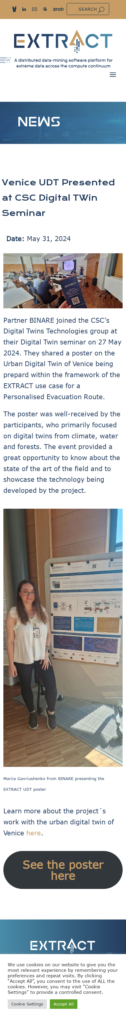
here (33, 833)
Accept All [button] (64, 1003)
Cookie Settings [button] (27, 1003)
